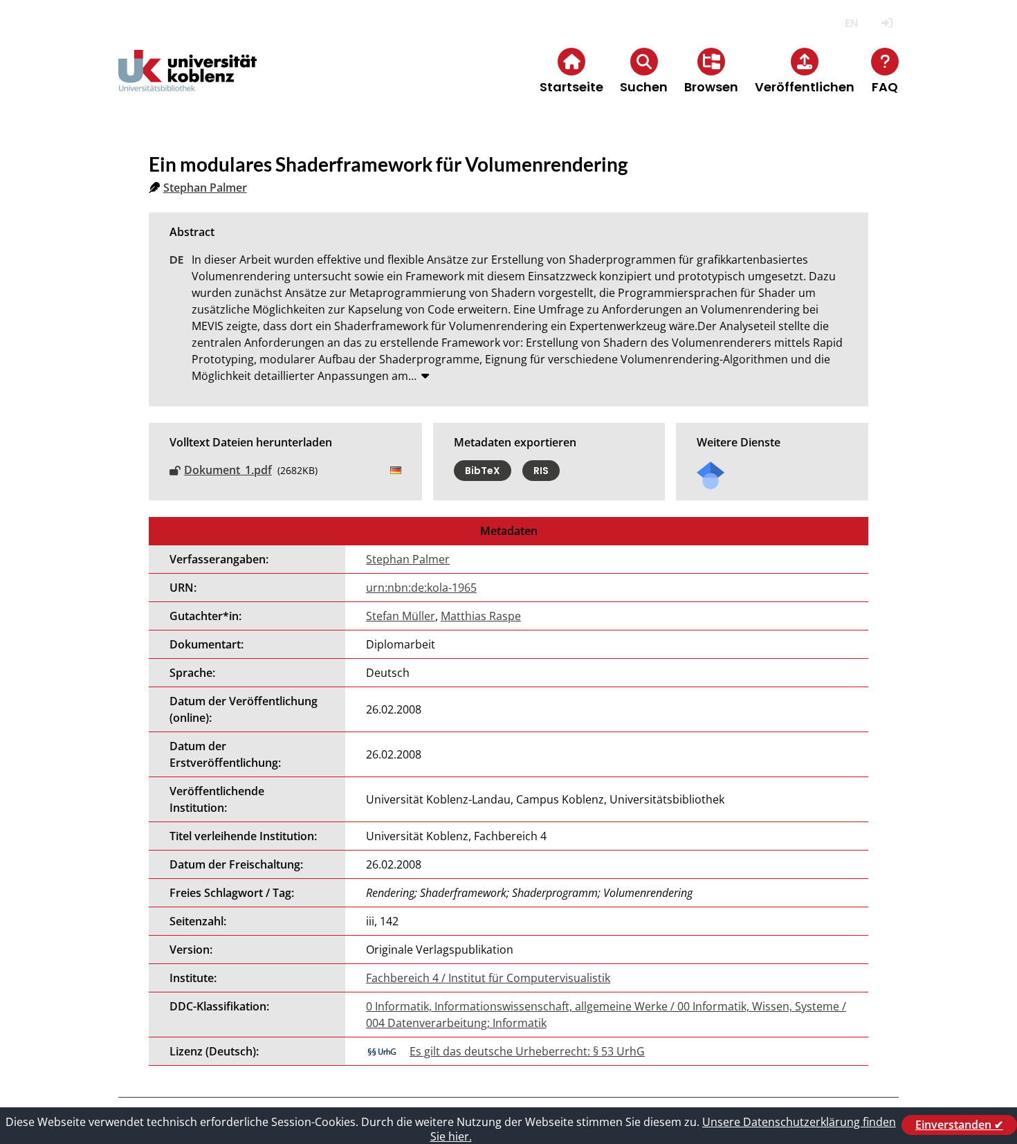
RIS (541, 471)
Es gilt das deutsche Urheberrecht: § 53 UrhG (527, 1051)
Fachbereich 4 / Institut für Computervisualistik (488, 978)
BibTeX (482, 471)
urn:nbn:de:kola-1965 (421, 587)
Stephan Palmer (205, 187)
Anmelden (886, 23)
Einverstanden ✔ (959, 1124)
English (851, 23)
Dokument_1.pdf (228, 470)
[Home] (187, 82)
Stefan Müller (400, 616)
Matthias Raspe (481, 616)
